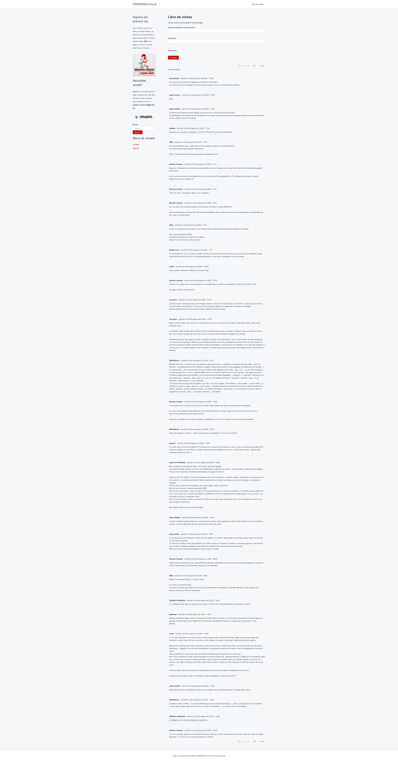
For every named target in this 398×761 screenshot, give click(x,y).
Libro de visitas (258, 4)
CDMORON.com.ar (145, 4)
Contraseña (172, 38)
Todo (262, 66)
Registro (136, 148)
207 (254, 66)
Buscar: (135, 124)
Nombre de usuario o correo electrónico (181, 27)
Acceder (136, 144)
